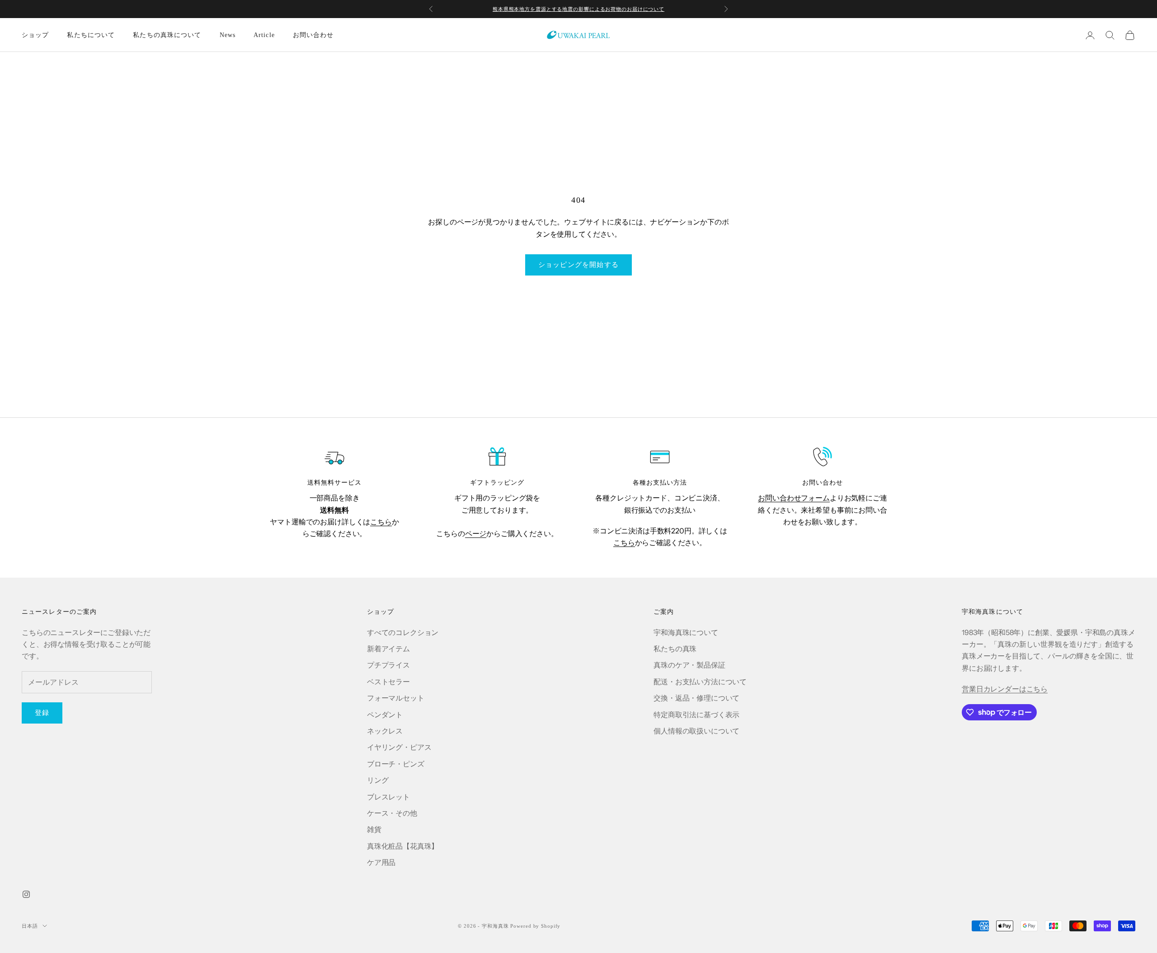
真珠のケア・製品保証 (689, 664)
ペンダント (385, 714)
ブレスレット (388, 796)
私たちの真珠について (167, 35)
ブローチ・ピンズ (395, 763)
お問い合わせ (313, 35)
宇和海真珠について (686, 632)
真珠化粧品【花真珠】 (402, 845)
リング (378, 780)
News (227, 35)
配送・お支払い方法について (700, 681)
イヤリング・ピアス (399, 747)
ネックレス (385, 730)
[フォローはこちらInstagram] (26, 894)
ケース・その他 (392, 813)
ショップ (35, 35)
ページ (476, 533)
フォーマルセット (395, 697)
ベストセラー (388, 681)
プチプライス (388, 664)
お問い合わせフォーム (793, 497)
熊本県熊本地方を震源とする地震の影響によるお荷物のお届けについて (578, 9)
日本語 (30, 926)
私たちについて (91, 35)
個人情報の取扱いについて (696, 730)
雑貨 (374, 829)
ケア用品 (381, 862)
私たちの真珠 (675, 648)
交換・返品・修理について (696, 697)
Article (264, 35)
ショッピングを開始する (578, 264)
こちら (381, 521)
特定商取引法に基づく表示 (696, 714)
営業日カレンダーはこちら (1005, 688)
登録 (42, 712)
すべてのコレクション (402, 632)
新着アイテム (388, 648)
